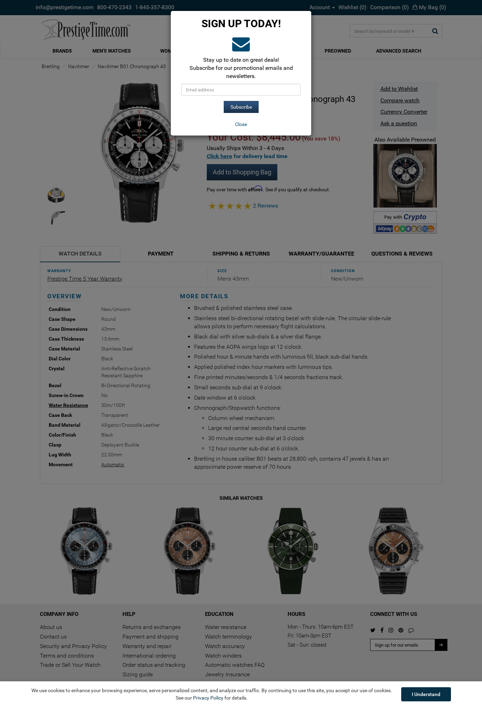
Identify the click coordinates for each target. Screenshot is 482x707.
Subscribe (241, 107)
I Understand (426, 694)
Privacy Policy (208, 698)
